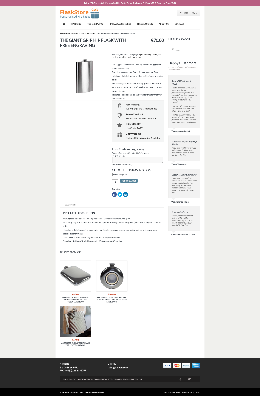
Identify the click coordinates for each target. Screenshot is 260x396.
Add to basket (129, 181)
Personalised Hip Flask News (92, 392)
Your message (122, 160)
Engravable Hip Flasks (85, 33)
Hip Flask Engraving (131, 57)
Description (70, 205)
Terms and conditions (69, 392)
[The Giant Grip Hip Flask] (84, 76)
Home (62, 33)
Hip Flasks (70, 33)
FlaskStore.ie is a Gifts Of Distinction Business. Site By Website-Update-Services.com (102, 379)
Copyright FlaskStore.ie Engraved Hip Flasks (182, 392)
